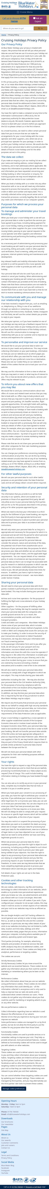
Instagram (5, 1170)
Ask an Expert (38, 20)
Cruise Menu (26, 12)
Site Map (4, 1130)
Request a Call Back (33, 1187)
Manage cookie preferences (14, 1088)
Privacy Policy (6, 1158)
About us (4, 1138)
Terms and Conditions (10, 1155)
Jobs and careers (8, 1145)
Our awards (6, 1140)
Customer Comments (9, 1143)
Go (41, 28)
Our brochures (7, 1122)
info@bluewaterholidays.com (18, 1114)
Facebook (5, 1168)
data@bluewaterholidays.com (13, 469)
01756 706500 (12, 1112)
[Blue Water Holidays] (24, 5)
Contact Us (5, 1148)
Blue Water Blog (7, 1165)
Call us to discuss (14, 20)
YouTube (4, 1173)
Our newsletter (7, 1124)
